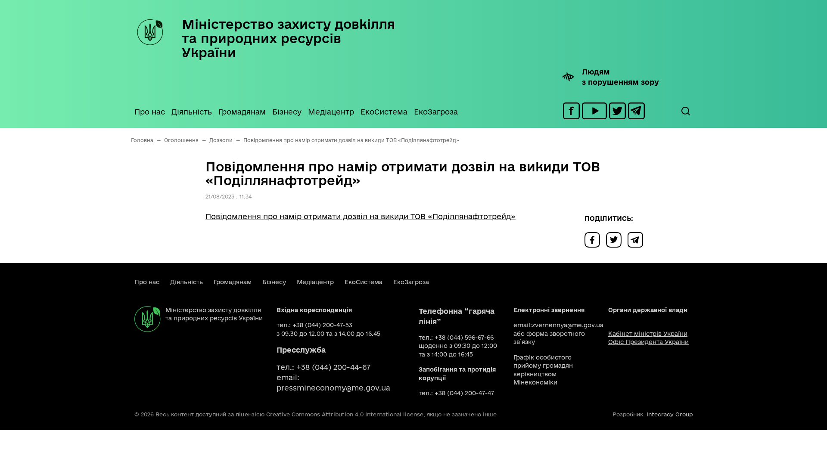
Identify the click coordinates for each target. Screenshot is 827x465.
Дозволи (221, 140)
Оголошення (181, 140)
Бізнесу (287, 112)
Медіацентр (331, 112)
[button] (685, 111)
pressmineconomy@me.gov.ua (333, 388)
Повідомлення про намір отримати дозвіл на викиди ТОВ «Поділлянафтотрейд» (360, 216)
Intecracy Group (670, 414)
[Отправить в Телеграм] (637, 239)
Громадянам (242, 112)
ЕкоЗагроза (436, 112)
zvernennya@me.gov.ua (567, 325)
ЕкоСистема (384, 112)
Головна (142, 140)
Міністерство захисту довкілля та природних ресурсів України (288, 38)
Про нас (149, 112)
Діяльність (191, 112)
